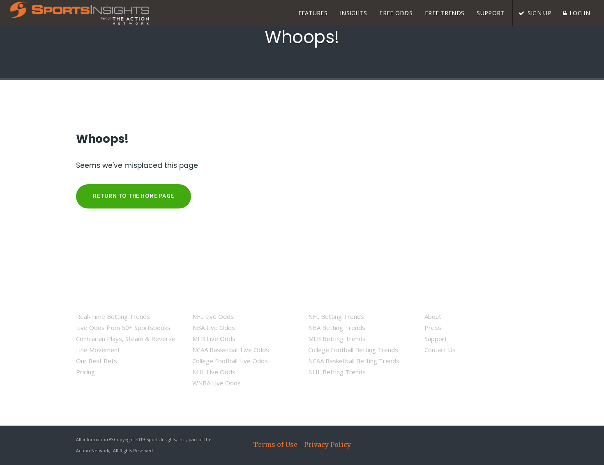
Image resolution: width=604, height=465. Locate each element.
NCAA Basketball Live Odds (230, 350)
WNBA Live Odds (216, 383)
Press (432, 327)
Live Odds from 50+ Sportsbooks (123, 327)
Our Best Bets (96, 361)
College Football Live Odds (230, 361)
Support (435, 338)
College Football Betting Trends (353, 350)
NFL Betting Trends (336, 316)
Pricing (85, 372)
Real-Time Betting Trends (113, 316)
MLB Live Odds (213, 338)
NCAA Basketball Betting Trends (353, 361)
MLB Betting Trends (337, 338)
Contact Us (440, 350)
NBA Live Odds (213, 327)
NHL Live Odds (213, 372)
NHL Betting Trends (337, 372)
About (432, 316)
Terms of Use (275, 444)
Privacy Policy (327, 444)
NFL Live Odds (213, 316)
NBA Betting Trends (336, 327)
